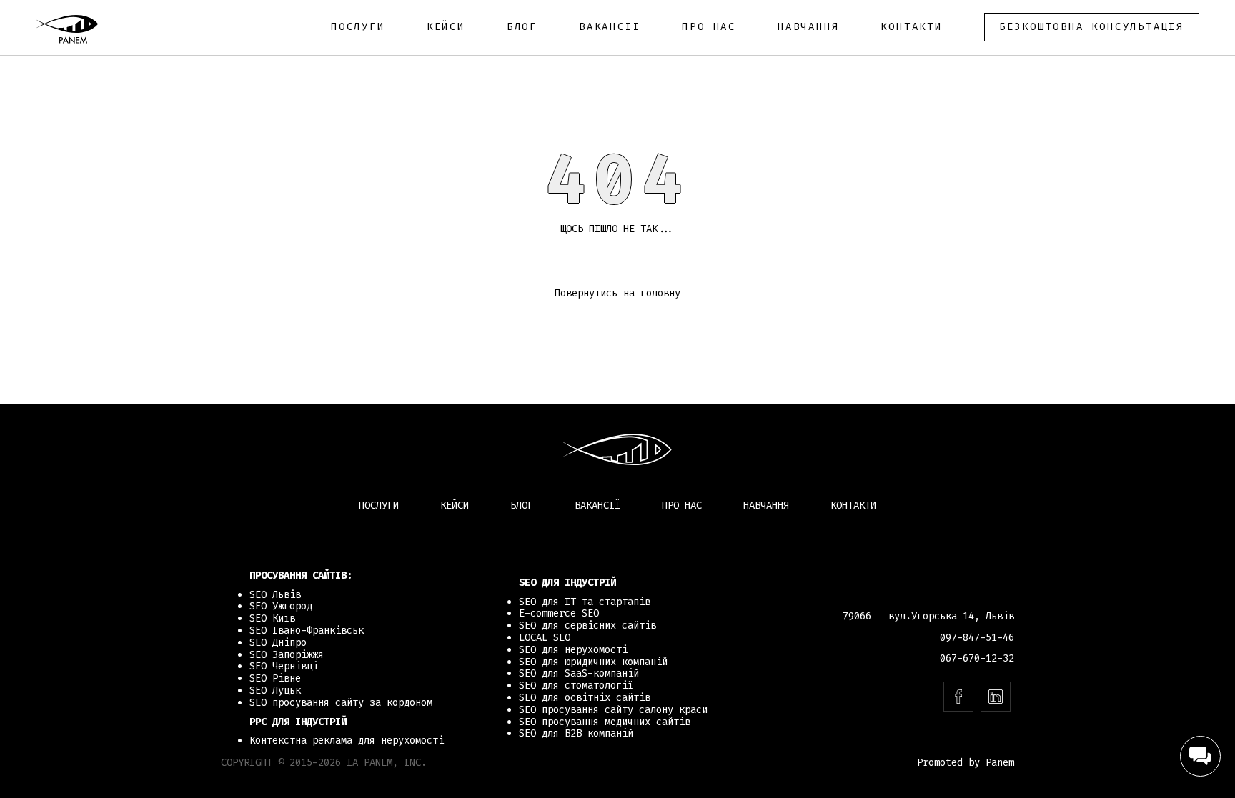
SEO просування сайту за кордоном (340, 702)
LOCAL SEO (544, 637)
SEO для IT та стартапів (584, 602)
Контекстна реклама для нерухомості (346, 740)
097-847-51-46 (977, 637)
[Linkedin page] (995, 696)
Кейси (446, 27)
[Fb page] (958, 696)
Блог (522, 27)
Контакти (911, 27)
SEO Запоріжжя (286, 655)
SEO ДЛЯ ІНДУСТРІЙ (567, 582)
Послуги (358, 27)
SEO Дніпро (278, 642)
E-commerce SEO (559, 613)
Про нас (709, 27)
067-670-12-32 (977, 658)
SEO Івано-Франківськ (306, 630)
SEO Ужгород (280, 606)
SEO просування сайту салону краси (613, 710)
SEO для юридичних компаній (593, 662)
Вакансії (609, 27)
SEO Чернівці (283, 666)
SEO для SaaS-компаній (579, 673)
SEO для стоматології (576, 685)
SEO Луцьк (275, 690)
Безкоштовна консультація (1091, 27)
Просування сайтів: (300, 575)
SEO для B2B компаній (576, 733)
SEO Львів (275, 595)
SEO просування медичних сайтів (604, 722)
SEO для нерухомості (573, 650)
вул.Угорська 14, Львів (951, 616)
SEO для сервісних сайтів (587, 625)
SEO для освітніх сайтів (584, 697)
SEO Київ (272, 618)
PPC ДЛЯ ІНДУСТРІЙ (298, 722)
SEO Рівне (275, 678)
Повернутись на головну (617, 293)
